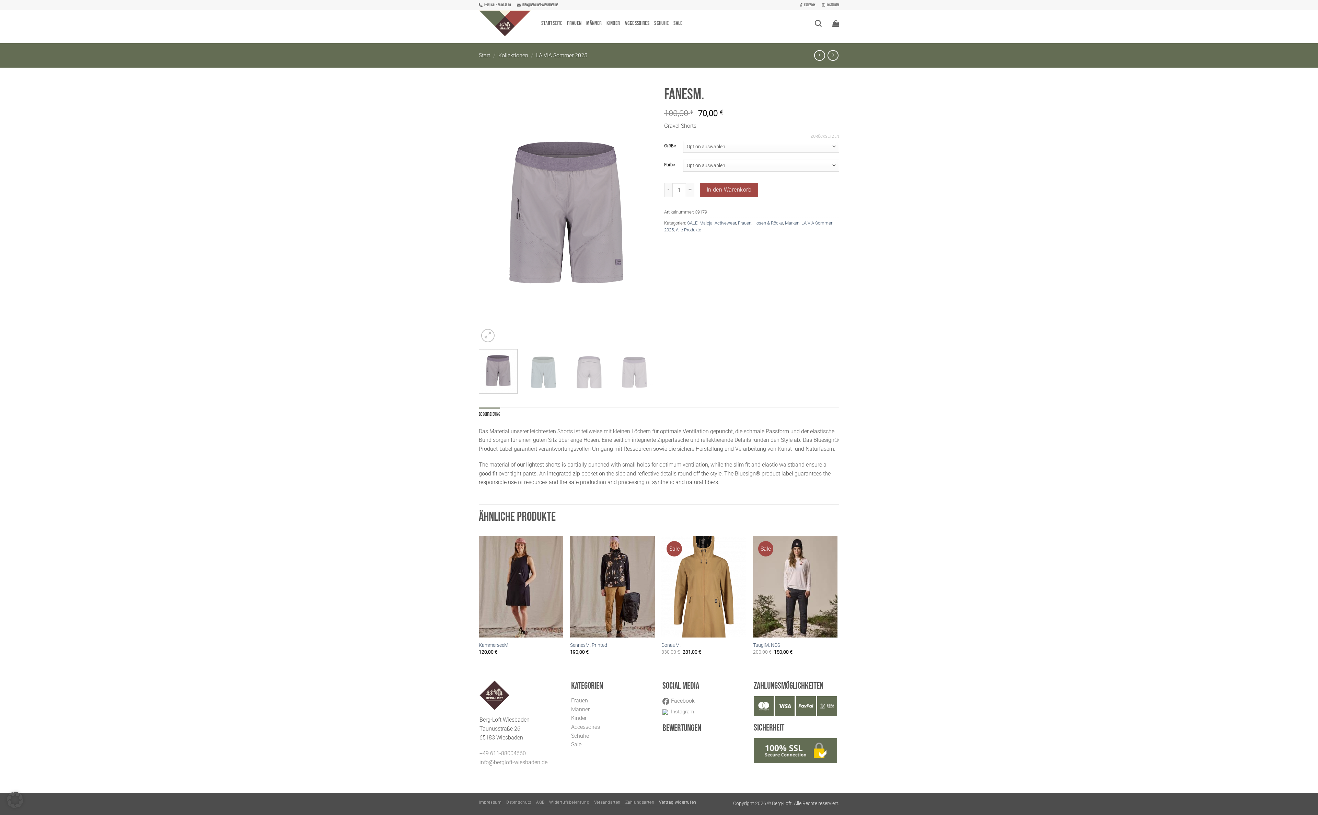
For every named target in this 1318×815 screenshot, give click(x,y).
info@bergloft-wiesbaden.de (540, 5)
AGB (540, 802)
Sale (677, 23)
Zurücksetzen (825, 136)
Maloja (706, 223)
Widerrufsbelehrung (569, 802)
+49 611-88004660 (502, 753)
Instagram (833, 5)
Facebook (810, 5)
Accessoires (637, 23)
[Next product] (819, 55)
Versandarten (607, 802)
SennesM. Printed (588, 645)
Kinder (613, 23)
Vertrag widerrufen (677, 802)
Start (484, 55)
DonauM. (671, 645)
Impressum (490, 802)
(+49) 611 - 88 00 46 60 (497, 5)
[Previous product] (833, 55)
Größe (670, 146)
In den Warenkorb (729, 190)
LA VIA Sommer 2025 (561, 55)
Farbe (669, 164)
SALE (692, 223)
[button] (835, 23)
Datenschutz (519, 802)
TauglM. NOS (766, 645)
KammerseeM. (494, 645)
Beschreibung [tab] (489, 414)
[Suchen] (818, 23)
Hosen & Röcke (768, 223)
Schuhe (661, 23)
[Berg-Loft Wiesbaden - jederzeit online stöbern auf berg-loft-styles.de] (505, 23)
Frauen (574, 23)
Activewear (725, 223)
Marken (792, 223)
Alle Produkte (688, 229)
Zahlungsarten (640, 802)
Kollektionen (513, 55)
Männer (594, 23)
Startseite (551, 23)
